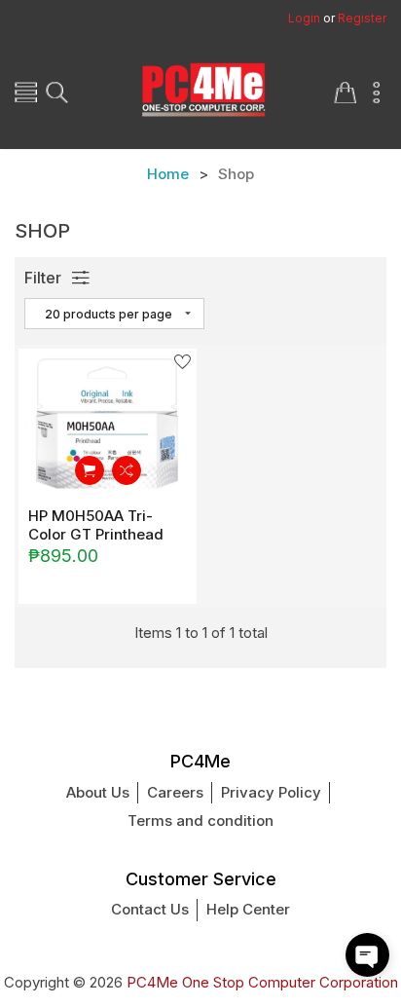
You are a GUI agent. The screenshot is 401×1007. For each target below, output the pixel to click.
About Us (97, 792)
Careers (175, 792)
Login (304, 18)
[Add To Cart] (89, 470)
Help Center (248, 909)
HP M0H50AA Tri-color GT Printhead (96, 524)
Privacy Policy (271, 792)
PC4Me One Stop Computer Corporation (262, 982)
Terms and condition (200, 820)
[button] (367, 955)
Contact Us (150, 909)
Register (362, 18)
